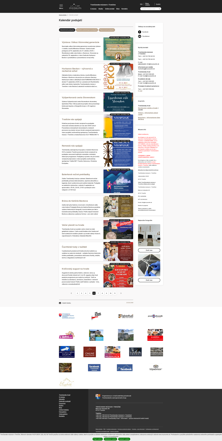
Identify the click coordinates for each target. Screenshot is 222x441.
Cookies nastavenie (111, 429)
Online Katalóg (64, 410)
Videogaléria (63, 414)
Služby (101, 9)
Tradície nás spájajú (72, 119)
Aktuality (62, 399)
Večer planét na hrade (73, 225)
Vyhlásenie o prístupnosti (152, 429)
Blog (117, 9)
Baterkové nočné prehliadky (76, 174)
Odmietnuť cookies (110, 439)
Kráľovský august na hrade (75, 269)
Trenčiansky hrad (64, 395)
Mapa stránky (147, 4)
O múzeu (93, 9)
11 (114, 293)
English (158, 4)
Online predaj (109, 9)
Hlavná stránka (63, 15)
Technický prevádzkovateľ (102, 431)
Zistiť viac (149, 250)
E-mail (140, 91)
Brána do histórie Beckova (75, 201)
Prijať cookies (97, 439)
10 (110, 293)
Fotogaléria (62, 412)
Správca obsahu (114, 431)
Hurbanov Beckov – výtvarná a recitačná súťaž (77, 69)
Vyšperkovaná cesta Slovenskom (78, 97)
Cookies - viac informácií (138, 429)
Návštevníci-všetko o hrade (147, 108)
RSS (141, 4)
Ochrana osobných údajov (124, 429)
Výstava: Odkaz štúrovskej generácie (80, 42)
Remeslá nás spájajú (72, 145)
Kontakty (124, 9)
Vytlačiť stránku (66, 303)
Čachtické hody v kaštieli (74, 247)
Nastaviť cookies (124, 439)
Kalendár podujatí (65, 401)
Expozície (62, 403)
